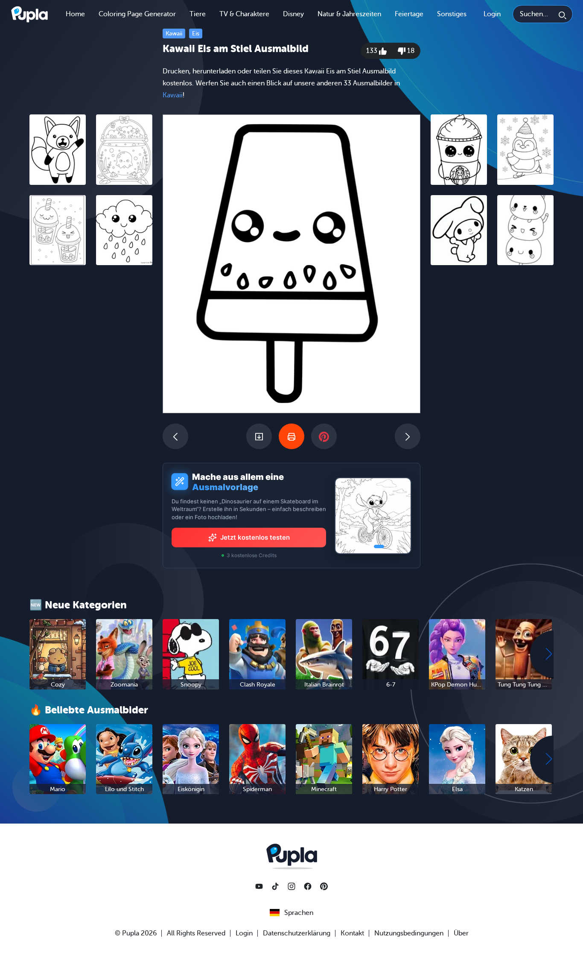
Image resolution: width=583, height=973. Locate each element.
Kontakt (352, 933)
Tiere (197, 14)
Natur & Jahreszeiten (349, 14)
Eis (195, 33)
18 (410, 51)
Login (492, 14)
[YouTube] (259, 886)
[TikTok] (275, 886)
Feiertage (409, 14)
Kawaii (174, 33)
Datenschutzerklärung (296, 933)
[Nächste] (407, 436)
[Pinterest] (324, 886)
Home (75, 14)
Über (461, 933)
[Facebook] (308, 886)
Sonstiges (451, 14)
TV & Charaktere (244, 14)
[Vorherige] (175, 436)
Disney (293, 14)
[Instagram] (291, 886)
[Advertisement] (90, 403)
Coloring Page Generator (137, 14)
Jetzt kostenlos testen (255, 537)
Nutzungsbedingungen (408, 933)
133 (372, 51)
